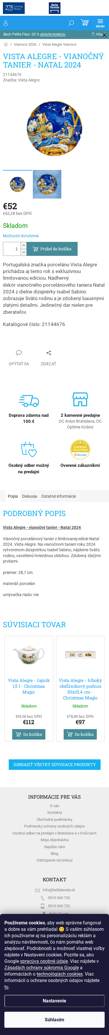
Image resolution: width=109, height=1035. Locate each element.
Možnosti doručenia (21, 235)
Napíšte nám (54, 847)
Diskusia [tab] (29, 496)
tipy (88, 34)
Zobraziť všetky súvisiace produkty (54, 764)
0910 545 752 (59, 898)
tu (77, 987)
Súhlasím (52, 1019)
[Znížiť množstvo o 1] (23, 252)
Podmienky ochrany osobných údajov (54, 826)
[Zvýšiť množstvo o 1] (23, 245)
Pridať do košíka (56, 248)
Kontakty (54, 812)
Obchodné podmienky (54, 819)
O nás (54, 806)
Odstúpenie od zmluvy (55, 860)
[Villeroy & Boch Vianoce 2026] (25, 44)
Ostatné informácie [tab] (58, 496)
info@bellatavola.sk (59, 890)
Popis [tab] (13, 496)
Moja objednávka (55, 840)
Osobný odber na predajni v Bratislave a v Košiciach (54, 833)
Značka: (21, 80)
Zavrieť (15, 341)
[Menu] (96, 23)
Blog (54, 853)
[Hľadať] (67, 23)
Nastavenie (52, 1001)
